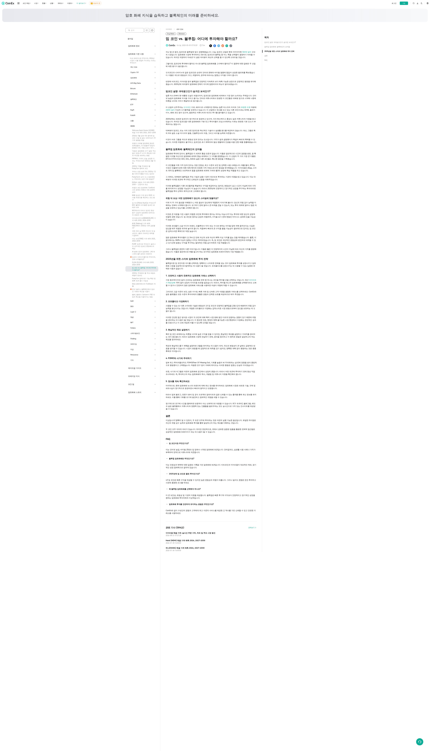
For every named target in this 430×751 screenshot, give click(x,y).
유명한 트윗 (246, 107)
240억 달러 (170, 110)
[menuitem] (141, 60)
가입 (404, 3)
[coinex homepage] (8, 3)
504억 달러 (247, 52)
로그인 (394, 3)
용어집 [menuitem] (130, 39)
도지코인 (187, 107)
